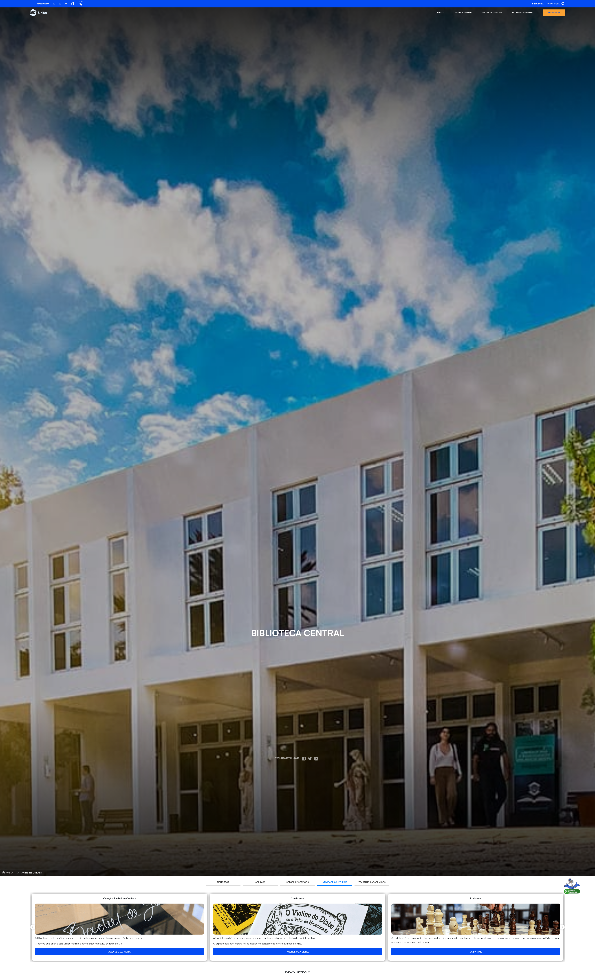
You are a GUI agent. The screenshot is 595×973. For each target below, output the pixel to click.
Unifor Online (553, 4)
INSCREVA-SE (554, 12)
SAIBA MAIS (476, 951)
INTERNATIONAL (537, 4)
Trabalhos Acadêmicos (372, 882)
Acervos (260, 882)
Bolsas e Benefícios (492, 12)
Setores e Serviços (297, 882)
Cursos (440, 12)
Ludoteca (476, 898)
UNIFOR (10, 872)
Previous (32, 927)
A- (54, 3)
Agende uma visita (119, 951)
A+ (66, 3)
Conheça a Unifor (463, 12)
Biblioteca (223, 882)
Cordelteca (297, 898)
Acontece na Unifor (522, 12)
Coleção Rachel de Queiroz (119, 898)
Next (562, 927)
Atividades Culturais (32, 872)
